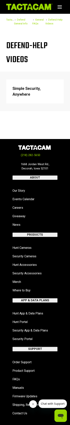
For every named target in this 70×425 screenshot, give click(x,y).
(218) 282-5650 (30, 155)
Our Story (18, 190)
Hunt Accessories (24, 265)
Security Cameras (24, 256)
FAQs (16, 379)
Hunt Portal (20, 322)
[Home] (29, 7)
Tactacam (11, 19)
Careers (17, 207)
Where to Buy (21, 290)
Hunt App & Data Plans (27, 313)
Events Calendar (23, 199)
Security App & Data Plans (30, 330)
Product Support (23, 371)
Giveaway (18, 216)
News (16, 225)
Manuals (18, 388)
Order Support (22, 362)
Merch (16, 282)
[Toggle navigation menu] (60, 7)
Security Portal (22, 339)
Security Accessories (27, 273)
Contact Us (19, 413)
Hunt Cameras (22, 248)
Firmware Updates (24, 396)
